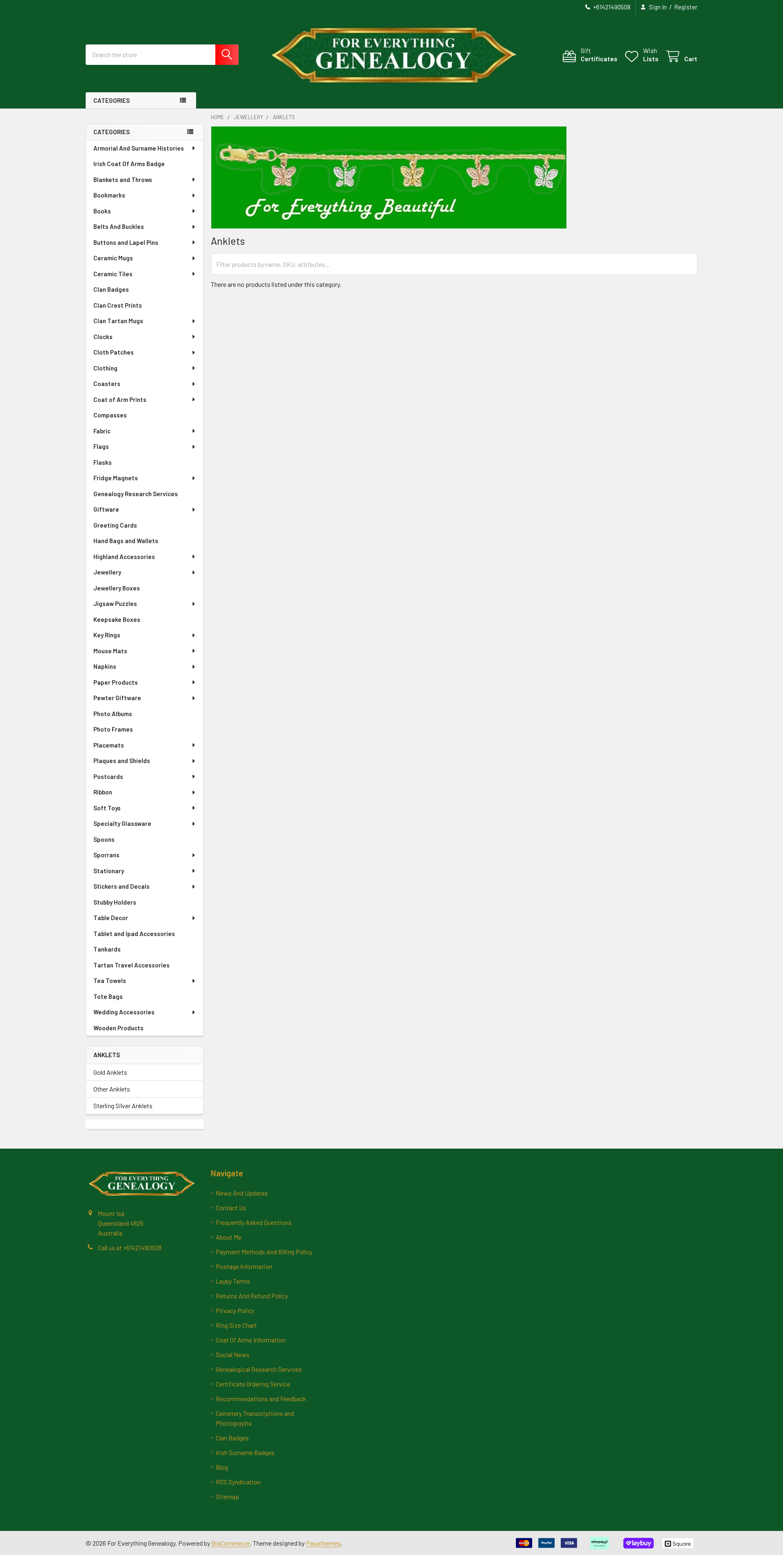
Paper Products (115, 682)
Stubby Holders (114, 902)
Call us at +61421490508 (129, 1247)
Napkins (104, 666)
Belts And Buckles (118, 226)
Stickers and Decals (121, 886)
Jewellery (107, 572)
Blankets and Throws (122, 179)
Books (102, 211)
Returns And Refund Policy (252, 1296)
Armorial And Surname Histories (138, 148)
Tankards (107, 949)
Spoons (104, 839)
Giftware (106, 509)
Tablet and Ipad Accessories (134, 933)
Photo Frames (113, 729)
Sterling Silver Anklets (123, 1105)
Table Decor (110, 917)
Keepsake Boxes (116, 619)
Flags (101, 446)
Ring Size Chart (236, 1325)
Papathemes (323, 1543)
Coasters (106, 383)
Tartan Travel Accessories (131, 965)
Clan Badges (111, 289)
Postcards (108, 776)
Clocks (103, 336)
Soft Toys (107, 808)
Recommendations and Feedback (261, 1398)
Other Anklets (111, 1089)
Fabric (102, 431)
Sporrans (106, 854)
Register (685, 7)
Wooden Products (118, 1027)
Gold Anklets (110, 1072)
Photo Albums (112, 713)
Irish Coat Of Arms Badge (129, 163)
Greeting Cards (115, 525)
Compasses (110, 415)
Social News (233, 1354)
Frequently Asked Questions (254, 1222)
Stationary (108, 870)
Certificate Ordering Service (253, 1384)
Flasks (102, 462)
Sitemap (227, 1496)
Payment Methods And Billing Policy (264, 1252)
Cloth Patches (113, 352)
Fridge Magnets (115, 477)
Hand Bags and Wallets (125, 540)
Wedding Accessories (124, 1012)
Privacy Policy (235, 1310)
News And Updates (242, 1193)
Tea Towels (109, 980)
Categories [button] (111, 100)
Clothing (105, 368)
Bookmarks (109, 195)
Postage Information (244, 1266)
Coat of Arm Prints (119, 399)
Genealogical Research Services (259, 1369)
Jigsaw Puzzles (115, 603)
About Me (228, 1237)
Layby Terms (233, 1281)
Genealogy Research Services (135, 493)
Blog (222, 1467)
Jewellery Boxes (116, 588)
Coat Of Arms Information (250, 1340)
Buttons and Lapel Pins (125, 242)
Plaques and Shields (121, 760)
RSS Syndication (238, 1482)
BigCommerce (230, 1543)
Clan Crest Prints (117, 305)
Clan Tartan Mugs (118, 320)
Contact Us (231, 1207)
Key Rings (106, 635)
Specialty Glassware (122, 823)
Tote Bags (108, 996)
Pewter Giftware (117, 697)
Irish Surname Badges (245, 1452)
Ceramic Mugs (113, 258)
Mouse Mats (110, 650)
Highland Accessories (124, 556)
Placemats (108, 745)
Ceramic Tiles (113, 273)
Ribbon (102, 792)
